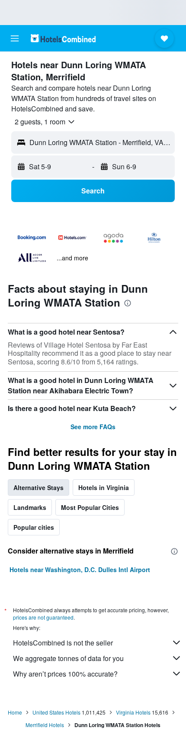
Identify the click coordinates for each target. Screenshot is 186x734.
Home (15, 712)
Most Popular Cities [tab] (90, 507)
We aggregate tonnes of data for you (68, 658)
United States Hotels (56, 712)
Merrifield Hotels (45, 724)
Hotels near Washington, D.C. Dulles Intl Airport (80, 569)
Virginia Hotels (133, 712)
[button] (14, 38)
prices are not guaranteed (43, 617)
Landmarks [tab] (29, 507)
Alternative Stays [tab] (38, 487)
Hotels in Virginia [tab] (103, 487)
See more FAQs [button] (93, 426)
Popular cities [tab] (33, 527)
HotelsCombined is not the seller (63, 643)
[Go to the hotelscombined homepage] (63, 38)
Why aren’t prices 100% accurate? (65, 674)
